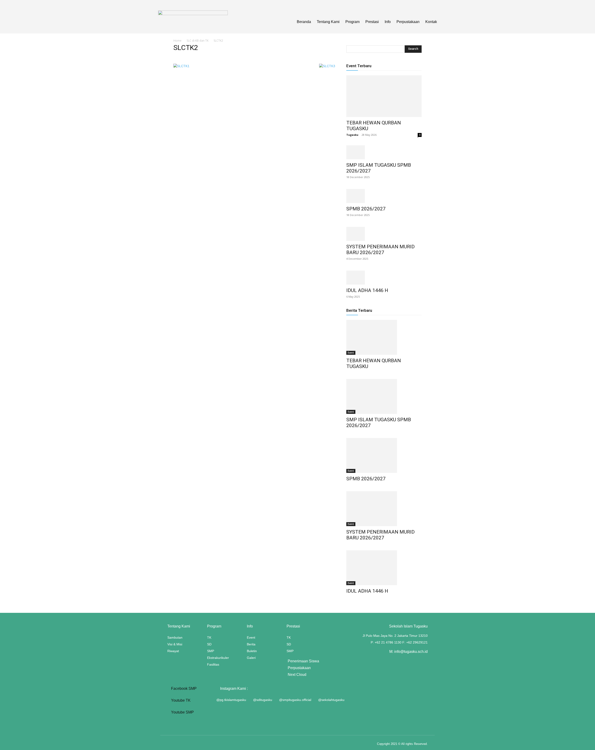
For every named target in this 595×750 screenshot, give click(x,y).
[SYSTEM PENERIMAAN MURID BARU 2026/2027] (384, 234)
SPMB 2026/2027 (366, 209)
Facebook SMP (183, 688)
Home (177, 41)
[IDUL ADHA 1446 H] (384, 278)
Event (351, 352)
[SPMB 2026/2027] (384, 196)
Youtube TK (180, 700)
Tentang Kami (328, 22)
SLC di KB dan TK (197, 41)
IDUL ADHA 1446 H (367, 290)
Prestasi (372, 22)
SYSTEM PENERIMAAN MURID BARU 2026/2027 (380, 249)
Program (352, 22)
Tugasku (352, 134)
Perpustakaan (408, 22)
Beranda (304, 22)
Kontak (431, 22)
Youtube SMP (182, 712)
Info (388, 22)
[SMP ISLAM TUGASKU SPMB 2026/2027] (384, 152)
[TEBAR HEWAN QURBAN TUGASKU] (384, 96)
